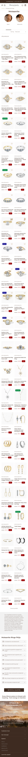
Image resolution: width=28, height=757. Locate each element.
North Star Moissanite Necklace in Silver (7, 405)
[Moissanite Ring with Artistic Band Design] (7, 371)
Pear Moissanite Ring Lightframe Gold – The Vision (20, 58)
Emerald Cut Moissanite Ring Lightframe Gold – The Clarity (7, 83)
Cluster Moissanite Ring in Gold (6, 133)
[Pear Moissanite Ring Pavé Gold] (7, 347)
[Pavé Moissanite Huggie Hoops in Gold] (7, 468)
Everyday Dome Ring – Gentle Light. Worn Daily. (20, 186)
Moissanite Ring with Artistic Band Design (7, 382)
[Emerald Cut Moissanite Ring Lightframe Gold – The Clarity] (7, 71)
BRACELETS (4, 748)
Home (3, 8)
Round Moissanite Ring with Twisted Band (19, 334)
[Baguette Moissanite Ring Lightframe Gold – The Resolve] (20, 98)
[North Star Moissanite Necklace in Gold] (20, 371)
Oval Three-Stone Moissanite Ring (19, 284)
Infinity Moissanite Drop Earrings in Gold (7, 527)
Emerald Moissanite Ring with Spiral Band (20, 259)
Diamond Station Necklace (6, 429)
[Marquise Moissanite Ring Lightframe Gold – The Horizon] (7, 98)
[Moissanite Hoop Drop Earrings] (20, 492)
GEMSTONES (4, 750)
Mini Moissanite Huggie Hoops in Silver (19, 455)
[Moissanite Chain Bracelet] (7, 590)
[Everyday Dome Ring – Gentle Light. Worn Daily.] (20, 174)
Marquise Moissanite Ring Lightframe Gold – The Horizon (7, 109)
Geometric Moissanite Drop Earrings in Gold (7, 503)
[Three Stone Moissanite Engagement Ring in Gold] (7, 148)
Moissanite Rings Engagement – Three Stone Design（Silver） (20, 160)
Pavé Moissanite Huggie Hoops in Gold (7, 479)
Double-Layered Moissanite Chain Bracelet (19, 577)
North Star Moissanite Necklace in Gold (20, 382)
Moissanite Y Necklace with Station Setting (20, 405)
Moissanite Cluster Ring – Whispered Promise (19, 134)
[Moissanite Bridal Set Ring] (20, 347)
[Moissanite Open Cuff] (7, 540)
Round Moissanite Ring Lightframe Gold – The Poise (7, 58)
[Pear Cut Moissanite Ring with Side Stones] (7, 273)
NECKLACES (4, 743)
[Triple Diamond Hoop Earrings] (20, 468)
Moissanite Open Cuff (7, 550)
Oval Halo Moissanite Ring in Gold (7, 308)
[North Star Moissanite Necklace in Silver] (7, 395)
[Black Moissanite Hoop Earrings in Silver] (20, 540)
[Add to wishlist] (11, 41)
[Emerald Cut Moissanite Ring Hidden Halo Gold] (7, 223)
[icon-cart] (25, 5)
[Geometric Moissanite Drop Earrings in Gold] (7, 492)
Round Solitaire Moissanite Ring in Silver (6, 260)
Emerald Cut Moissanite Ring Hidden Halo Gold (6, 235)
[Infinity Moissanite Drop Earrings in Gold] (7, 516)
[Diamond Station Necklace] (7, 418)
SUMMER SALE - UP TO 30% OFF (14, 1)
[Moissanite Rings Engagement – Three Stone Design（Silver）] (20, 148)
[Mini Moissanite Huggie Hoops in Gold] (7, 443)
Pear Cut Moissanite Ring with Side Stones (7, 284)
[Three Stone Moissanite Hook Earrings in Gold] (20, 418)
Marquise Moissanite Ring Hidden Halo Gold (20, 235)
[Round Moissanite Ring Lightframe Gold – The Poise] (7, 46)
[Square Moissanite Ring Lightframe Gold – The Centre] (20, 71)
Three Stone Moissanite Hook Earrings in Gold (18, 430)
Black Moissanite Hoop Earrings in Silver (19, 551)
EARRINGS (4, 746)
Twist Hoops (17, 526)
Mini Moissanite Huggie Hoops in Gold (7, 454)
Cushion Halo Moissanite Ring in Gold (19, 309)
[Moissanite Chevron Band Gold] (20, 590)
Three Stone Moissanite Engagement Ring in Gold (7, 160)
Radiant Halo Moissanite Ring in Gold (6, 334)
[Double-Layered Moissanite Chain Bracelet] (20, 565)
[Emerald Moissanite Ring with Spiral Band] (20, 248)
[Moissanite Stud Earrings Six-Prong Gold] (7, 565)
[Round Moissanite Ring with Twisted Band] (20, 322)
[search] (4, 5)
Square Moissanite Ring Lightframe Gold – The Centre (20, 83)
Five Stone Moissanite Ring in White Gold (20, 210)
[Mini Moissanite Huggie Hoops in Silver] (20, 443)
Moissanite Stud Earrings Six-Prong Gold (6, 577)
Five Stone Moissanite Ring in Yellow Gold (7, 210)
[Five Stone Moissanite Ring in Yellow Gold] (7, 199)
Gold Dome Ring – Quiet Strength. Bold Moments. (7, 186)
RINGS (3, 741)
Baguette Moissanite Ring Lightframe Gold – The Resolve (20, 109)
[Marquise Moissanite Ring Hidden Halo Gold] (20, 223)
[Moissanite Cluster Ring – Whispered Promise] (20, 123)
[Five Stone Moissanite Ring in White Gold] (20, 199)
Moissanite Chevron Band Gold (19, 601)
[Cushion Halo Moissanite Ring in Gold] (20, 297)
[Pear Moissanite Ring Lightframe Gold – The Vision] (20, 46)
